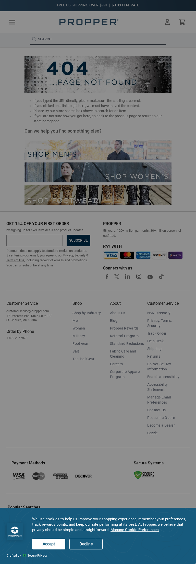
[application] (98, 536)
